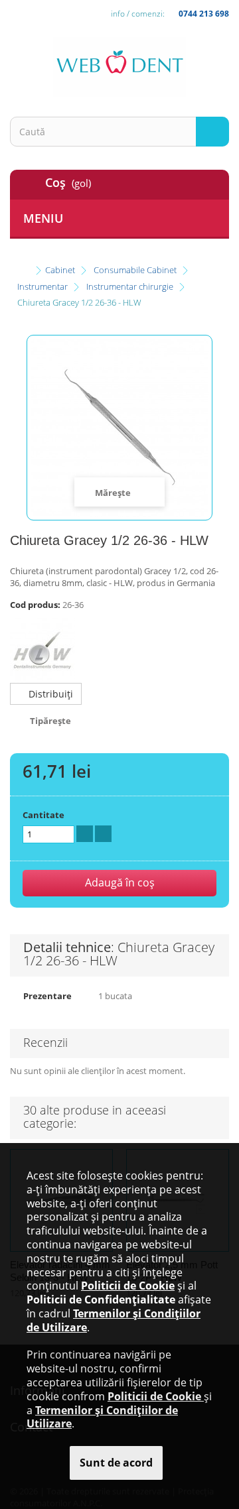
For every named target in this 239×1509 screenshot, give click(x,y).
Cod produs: (35, 605)
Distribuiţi (49, 694)
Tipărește (50, 721)
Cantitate (43, 815)
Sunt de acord (116, 1462)
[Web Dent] (119, 67)
